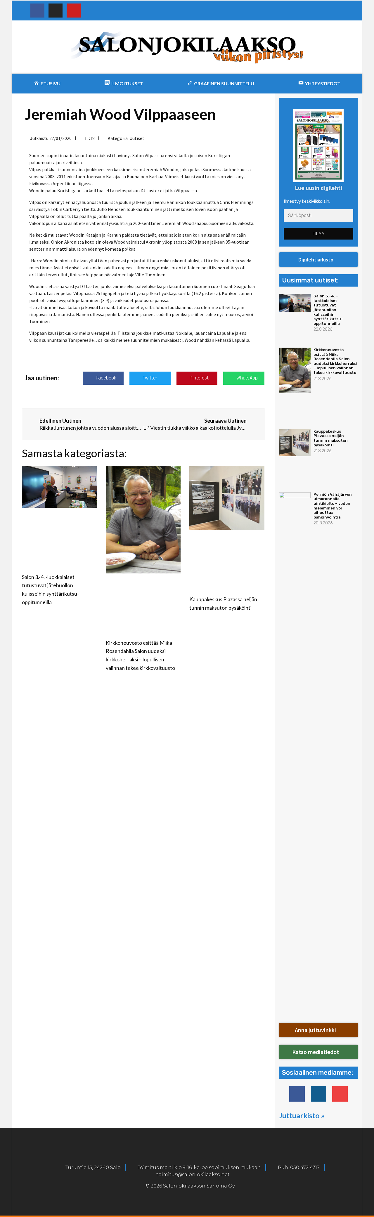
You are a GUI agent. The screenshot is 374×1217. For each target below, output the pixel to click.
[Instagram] (56, 11)
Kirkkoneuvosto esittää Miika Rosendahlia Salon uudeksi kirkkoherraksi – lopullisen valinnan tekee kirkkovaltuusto (335, 361)
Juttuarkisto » (302, 1115)
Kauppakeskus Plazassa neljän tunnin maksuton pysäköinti (331, 438)
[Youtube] (74, 11)
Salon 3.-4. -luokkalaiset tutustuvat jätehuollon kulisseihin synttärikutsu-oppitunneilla (328, 310)
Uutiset (136, 138)
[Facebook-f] (297, 1094)
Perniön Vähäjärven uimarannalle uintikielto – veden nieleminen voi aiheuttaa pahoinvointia (333, 505)
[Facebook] (37, 11)
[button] (318, 259)
